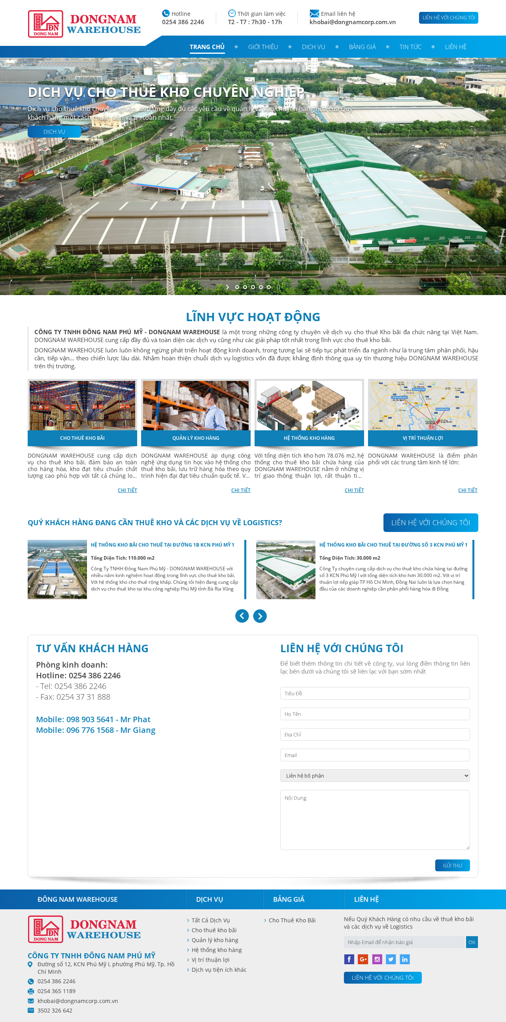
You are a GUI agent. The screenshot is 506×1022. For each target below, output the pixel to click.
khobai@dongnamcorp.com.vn (353, 22)
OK (472, 942)
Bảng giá (362, 47)
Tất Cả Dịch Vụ (211, 920)
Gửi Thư (452, 865)
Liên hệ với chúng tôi (449, 17)
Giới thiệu (263, 47)
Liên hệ (455, 47)
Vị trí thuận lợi (211, 959)
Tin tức (410, 47)
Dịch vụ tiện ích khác (219, 969)
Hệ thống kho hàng (217, 950)
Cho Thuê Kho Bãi (292, 920)
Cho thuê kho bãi (214, 930)
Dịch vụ (313, 47)
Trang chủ (207, 47)
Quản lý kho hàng (215, 940)
